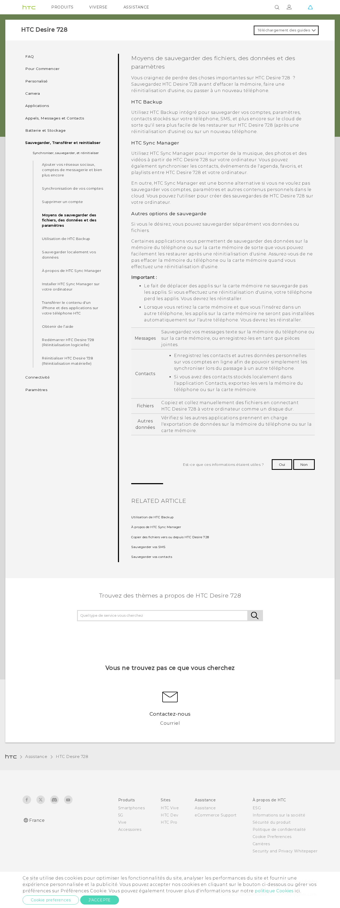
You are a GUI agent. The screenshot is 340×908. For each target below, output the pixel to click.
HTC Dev (169, 815)
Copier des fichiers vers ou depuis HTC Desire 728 (170, 537)
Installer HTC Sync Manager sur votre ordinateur (71, 286)
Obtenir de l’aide (58, 326)
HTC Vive (170, 808)
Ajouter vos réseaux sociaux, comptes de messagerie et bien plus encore (72, 169)
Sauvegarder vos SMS (148, 547)
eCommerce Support (216, 815)
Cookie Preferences (272, 836)
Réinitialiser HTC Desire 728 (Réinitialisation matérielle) (67, 361)
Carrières (261, 843)
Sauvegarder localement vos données (69, 254)
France (37, 820)
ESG (257, 808)
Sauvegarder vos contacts (151, 557)
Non (304, 464)
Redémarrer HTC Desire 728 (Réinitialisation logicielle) (68, 342)
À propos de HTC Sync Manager (71, 270)
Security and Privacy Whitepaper (285, 851)
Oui (282, 464)
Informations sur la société (279, 815)
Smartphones (131, 808)
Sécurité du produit (272, 822)
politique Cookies (274, 890)
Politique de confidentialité (279, 829)
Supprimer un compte (62, 202)
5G (120, 815)
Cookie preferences (51, 900)
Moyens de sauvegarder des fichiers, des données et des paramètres (69, 220)
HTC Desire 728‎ (72, 756)
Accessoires (130, 829)
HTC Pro (169, 822)
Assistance (36, 756)
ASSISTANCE (136, 7)
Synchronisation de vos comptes (72, 188)
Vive (122, 822)
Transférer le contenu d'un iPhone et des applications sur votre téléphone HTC (70, 307)
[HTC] (29, 7)
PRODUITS (62, 7)
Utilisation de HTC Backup (66, 239)
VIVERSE (98, 7)
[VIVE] (310, 7)
